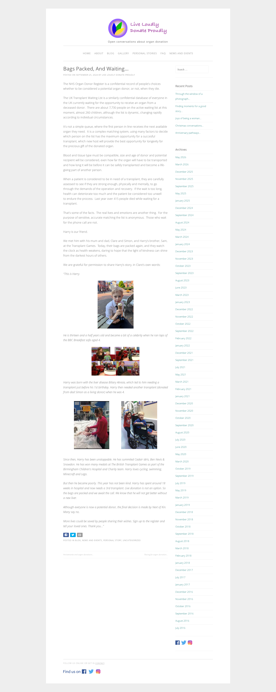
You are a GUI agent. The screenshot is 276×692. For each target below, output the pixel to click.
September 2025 (184, 186)
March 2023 (182, 294)
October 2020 (183, 417)
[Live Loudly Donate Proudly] (138, 45)
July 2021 (180, 367)
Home (87, 53)
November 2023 (184, 258)
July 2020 (180, 439)
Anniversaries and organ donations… (78, 554)
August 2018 (182, 541)
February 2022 (183, 338)
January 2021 (182, 396)
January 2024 (182, 244)
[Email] (80, 535)
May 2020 (180, 454)
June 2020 (181, 447)
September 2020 (184, 425)
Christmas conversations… (189, 125)
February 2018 (183, 555)
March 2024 (182, 236)
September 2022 (184, 331)
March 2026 (182, 164)
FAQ (163, 53)
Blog (110, 53)
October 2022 (183, 323)
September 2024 (184, 215)
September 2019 (184, 475)
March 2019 (182, 497)
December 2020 (184, 403)
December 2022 (184, 309)
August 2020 (182, 432)
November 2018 (184, 519)
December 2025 (184, 171)
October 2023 (183, 265)
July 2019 (180, 483)
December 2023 (184, 251)
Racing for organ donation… (156, 554)
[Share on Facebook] (66, 535)
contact (99, 663)
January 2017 (182, 584)
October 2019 (183, 468)
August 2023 (182, 280)
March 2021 (182, 381)
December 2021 (184, 352)
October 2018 (183, 526)
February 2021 (183, 389)
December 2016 (184, 591)
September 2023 (184, 273)
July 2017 (180, 577)
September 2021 (184, 360)
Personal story (112, 540)
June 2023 (181, 287)
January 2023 (182, 302)
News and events (181, 53)
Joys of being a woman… (188, 118)
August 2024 (182, 222)
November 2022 (184, 316)
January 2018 (182, 562)
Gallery (123, 53)
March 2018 (182, 548)
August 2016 (182, 620)
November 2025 (184, 178)
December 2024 (184, 207)
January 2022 (182, 345)
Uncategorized (132, 540)
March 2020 (182, 461)
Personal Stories (145, 53)
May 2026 (180, 157)
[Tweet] (73, 535)
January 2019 (182, 504)
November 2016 (184, 599)
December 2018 (184, 512)
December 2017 (184, 570)
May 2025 (180, 193)
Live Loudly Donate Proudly (118, 75)
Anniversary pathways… (188, 132)
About (98, 53)
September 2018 (184, 533)
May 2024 (180, 229)
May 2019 (180, 490)
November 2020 (184, 410)
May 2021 (180, 374)
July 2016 (180, 627)
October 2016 (183, 606)
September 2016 (184, 613)
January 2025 (182, 200)
